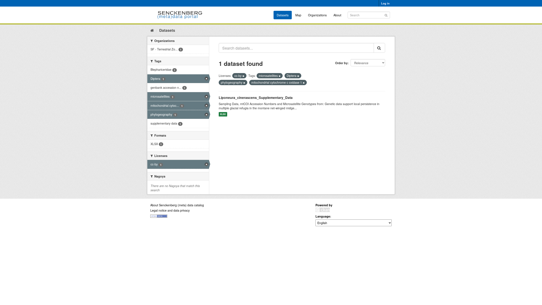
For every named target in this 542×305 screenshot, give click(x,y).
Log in (385, 3)
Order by (341, 63)
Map (298, 15)
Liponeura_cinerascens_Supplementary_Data (256, 97)
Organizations (317, 15)
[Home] (152, 30)
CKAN (322, 210)
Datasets (283, 15)
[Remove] (243, 76)
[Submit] (386, 15)
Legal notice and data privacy (170, 210)
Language (322, 216)
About (337, 15)
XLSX (223, 114)
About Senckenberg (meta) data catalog (177, 205)
